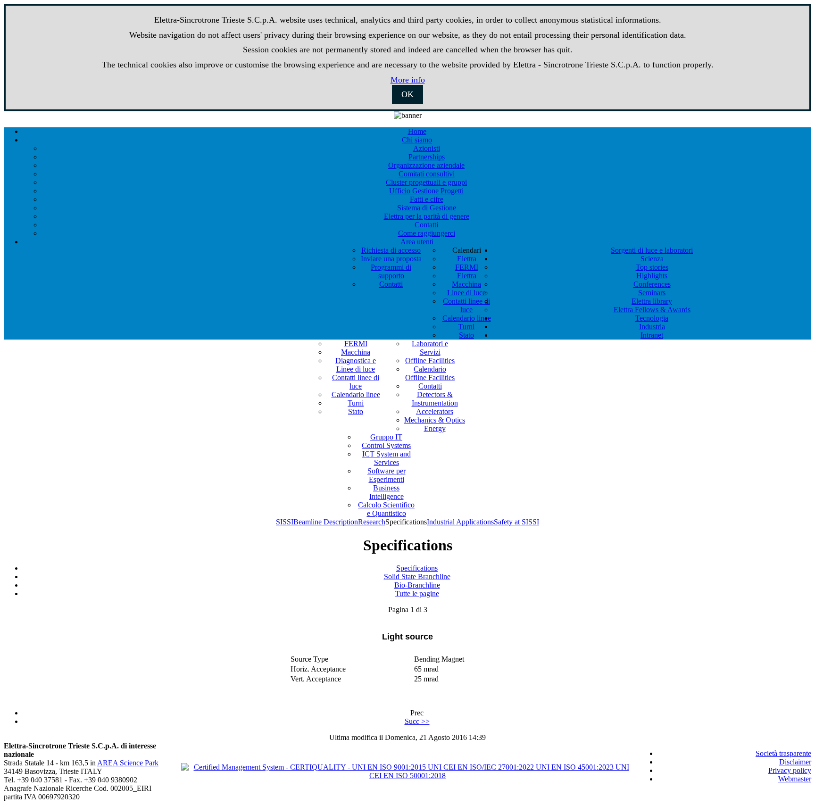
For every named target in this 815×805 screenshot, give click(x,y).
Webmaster (794, 779)
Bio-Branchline (417, 585)
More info (408, 79)
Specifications (417, 568)
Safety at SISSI (516, 522)
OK (407, 94)
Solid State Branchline (417, 577)
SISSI (284, 522)
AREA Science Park (127, 763)
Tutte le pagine (417, 593)
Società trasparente (783, 753)
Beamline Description (325, 522)
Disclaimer (795, 762)
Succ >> (417, 721)
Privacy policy (789, 770)
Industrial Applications (460, 522)
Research (371, 522)
